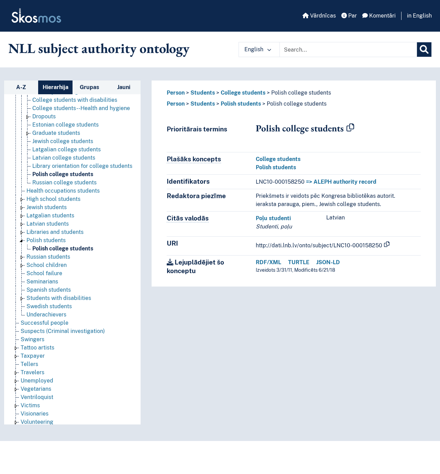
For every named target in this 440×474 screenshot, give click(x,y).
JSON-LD (328, 262)
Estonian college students (65, 124)
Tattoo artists (37, 347)
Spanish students (48, 290)
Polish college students (62, 174)
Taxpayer (33, 356)
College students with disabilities (74, 100)
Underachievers (46, 314)
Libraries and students (55, 232)
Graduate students (56, 133)
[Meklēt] (424, 49)
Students (202, 92)
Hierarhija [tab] (55, 87)
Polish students (46, 240)
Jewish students (46, 207)
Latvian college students (63, 157)
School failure (44, 273)
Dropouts (44, 116)
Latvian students (47, 223)
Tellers (29, 364)
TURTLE (298, 262)
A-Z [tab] (21, 87)
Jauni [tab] (123, 87)
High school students (53, 199)
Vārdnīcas (322, 15)
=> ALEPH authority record (341, 182)
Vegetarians (36, 389)
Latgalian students (50, 215)
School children (46, 265)
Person (176, 92)
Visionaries (34, 413)
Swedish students (49, 306)
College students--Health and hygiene (81, 108)
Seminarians (42, 281)
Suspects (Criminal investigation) (63, 331)
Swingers (32, 339)
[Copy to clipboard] (350, 128)
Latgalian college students (66, 149)
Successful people (44, 323)
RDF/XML (268, 262)
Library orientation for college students (82, 166)
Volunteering (37, 422)
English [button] (254, 49)
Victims (30, 405)
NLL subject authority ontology (98, 48)
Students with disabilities (58, 298)
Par (352, 15)
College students (243, 92)
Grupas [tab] (89, 87)
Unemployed (37, 380)
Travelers (32, 372)
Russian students (48, 257)
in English (419, 15)
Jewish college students (62, 141)
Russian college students (64, 182)
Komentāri (382, 15)
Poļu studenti (273, 218)
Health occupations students (63, 190)
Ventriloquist (37, 397)
